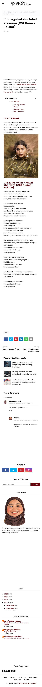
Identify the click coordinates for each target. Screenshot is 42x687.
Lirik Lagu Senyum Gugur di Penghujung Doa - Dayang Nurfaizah (22, 364)
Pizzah (7, 31)
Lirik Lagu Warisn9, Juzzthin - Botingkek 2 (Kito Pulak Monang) (24, 373)
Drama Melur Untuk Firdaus (26, 85)
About (12, 677)
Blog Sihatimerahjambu (27, 683)
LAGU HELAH (14, 102)
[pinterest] (21, 470)
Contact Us (22, 677)
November (10, 608)
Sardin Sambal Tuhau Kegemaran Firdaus (16, 624)
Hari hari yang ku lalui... (13, 637)
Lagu (10, 12)
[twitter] (13, 470)
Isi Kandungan (11, 98)
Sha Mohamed (15, 401)
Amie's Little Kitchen (12, 621)
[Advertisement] (21, 57)
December (10, 605)
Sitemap (26, 679)
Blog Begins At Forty (12, 630)
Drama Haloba (9, 92)
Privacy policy (33, 677)
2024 (6, 600)
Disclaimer (17, 679)
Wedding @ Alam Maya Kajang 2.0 (16, 638)
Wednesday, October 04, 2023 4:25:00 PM (26, 420)
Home (5, 12)
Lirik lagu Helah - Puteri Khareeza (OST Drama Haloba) (19, 108)
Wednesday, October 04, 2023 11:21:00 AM (21, 403)
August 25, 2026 (10, 632)
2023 (6, 603)
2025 (6, 597)
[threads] (36, 470)
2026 (6, 594)
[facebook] (5, 470)
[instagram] (28, 470)
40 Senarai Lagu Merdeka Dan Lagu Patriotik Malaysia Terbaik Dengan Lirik (23, 382)
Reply (10, 411)
